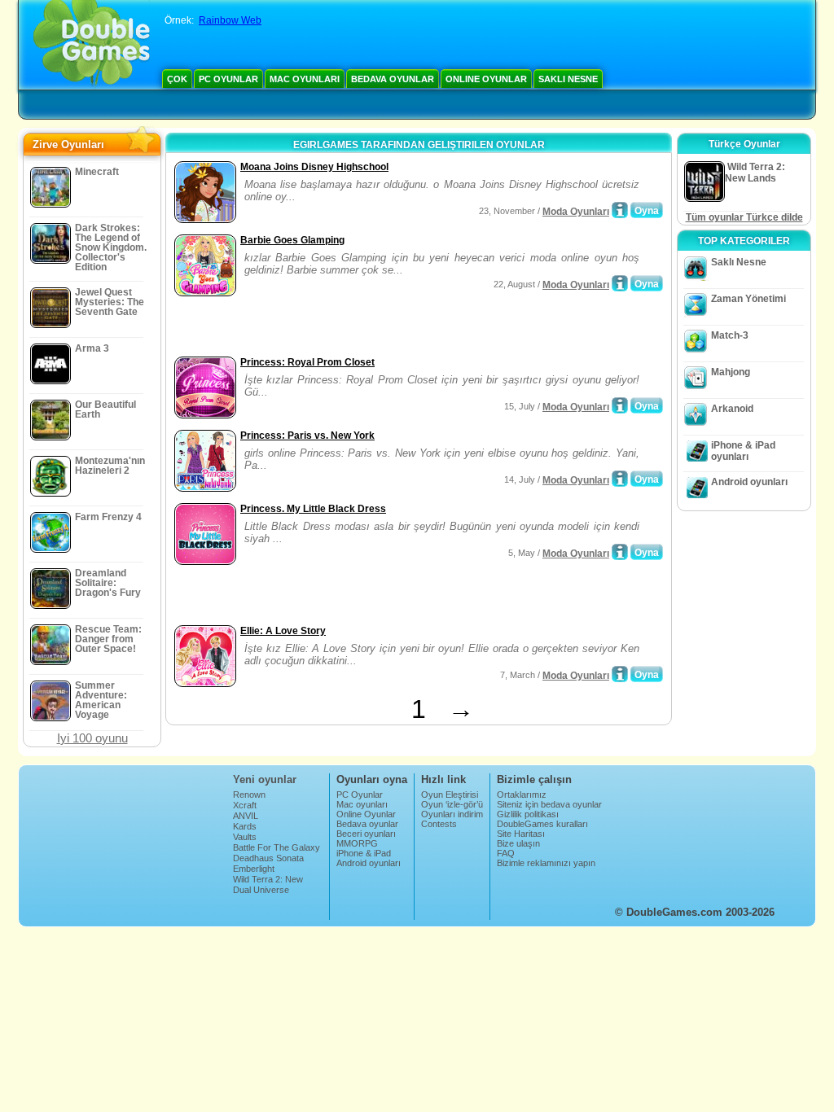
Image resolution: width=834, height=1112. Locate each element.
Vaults (245, 837)
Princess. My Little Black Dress (313, 508)
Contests (439, 824)
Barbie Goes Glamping (292, 240)
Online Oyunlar (486, 79)
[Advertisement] (360, 328)
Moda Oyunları (575, 211)
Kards (245, 826)
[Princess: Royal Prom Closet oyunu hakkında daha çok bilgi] (620, 405)
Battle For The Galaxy (276, 847)
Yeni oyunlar (264, 779)
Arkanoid (732, 408)
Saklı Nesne (568, 79)
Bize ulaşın (518, 843)
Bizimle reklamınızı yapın (546, 863)
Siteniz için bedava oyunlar (549, 804)
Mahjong (730, 372)
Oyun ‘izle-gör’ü (452, 804)
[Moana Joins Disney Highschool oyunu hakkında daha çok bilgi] (620, 210)
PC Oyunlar (228, 79)
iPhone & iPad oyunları (743, 451)
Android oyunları (749, 482)
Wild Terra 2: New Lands (268, 884)
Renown (249, 794)
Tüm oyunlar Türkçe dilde (744, 217)
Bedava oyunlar (392, 79)
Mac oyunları (305, 79)
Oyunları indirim (452, 814)
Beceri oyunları (366, 833)
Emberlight (253, 868)
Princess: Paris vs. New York (307, 435)
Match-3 (729, 335)
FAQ (506, 853)
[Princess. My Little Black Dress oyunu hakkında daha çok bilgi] (620, 552)
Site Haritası (521, 833)
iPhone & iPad (363, 853)
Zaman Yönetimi (748, 298)
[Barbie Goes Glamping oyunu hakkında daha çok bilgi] (620, 283)
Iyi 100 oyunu (92, 738)
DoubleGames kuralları (542, 824)
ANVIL (245, 816)
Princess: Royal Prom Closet (307, 362)
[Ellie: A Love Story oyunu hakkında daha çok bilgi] (620, 674)
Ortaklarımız (521, 794)
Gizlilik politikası (528, 814)
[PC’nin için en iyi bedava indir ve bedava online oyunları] (91, 45)
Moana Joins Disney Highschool (314, 167)
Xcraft (245, 805)
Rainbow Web (230, 20)
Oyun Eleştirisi (449, 794)
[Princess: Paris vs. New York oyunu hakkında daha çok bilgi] (620, 479)
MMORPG (357, 843)
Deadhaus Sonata (268, 858)
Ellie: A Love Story (283, 631)
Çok (177, 79)
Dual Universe (261, 890)
